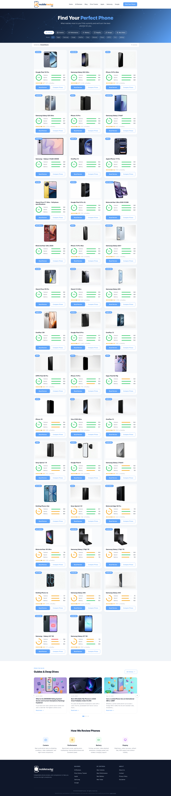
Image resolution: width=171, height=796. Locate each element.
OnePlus (81, 37)
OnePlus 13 (110, 332)
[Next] (137, 695)
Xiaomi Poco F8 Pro (42, 289)
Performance (74, 32)
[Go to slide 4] (88, 716)
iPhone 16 (39, 419)
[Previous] (34, 695)
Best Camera (100, 770)
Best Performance (102, 773)
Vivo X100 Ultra (76, 419)
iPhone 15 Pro (75, 376)
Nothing (122, 37)
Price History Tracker (80, 773)
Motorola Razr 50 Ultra (43, 549)
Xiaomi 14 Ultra (76, 289)
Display (98, 32)
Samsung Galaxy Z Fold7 (114, 115)
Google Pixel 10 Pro (42, 72)
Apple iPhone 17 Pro (113, 159)
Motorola (95, 37)
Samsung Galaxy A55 (78, 593)
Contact (121, 773)
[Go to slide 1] (83, 716)
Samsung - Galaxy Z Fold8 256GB (47, 159)
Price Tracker (94, 4)
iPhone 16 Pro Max (112, 72)
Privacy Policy (123, 776)
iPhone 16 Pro (75, 115)
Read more (39, 710)
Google (117, 4)
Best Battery (100, 776)
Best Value (122, 32)
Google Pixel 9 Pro (77, 332)
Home (71, 4)
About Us (122, 770)
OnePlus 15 (75, 159)
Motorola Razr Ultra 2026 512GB (117, 202)
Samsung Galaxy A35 (113, 593)
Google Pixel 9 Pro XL (78, 202)
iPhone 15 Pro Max (77, 246)
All (53, 37)
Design (110, 32)
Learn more (113, 793)
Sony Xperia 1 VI (41, 463)
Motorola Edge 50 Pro (113, 506)
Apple (102, 4)
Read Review (43, 87)
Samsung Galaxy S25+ (113, 246)
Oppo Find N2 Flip (112, 376)
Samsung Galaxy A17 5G (79, 636)
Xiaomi (102, 37)
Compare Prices (58, 87)
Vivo (115, 37)
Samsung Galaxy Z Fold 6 (114, 463)
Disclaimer (122, 779)
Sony (87, 37)
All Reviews (78, 4)
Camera (61, 32)
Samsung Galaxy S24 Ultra (80, 72)
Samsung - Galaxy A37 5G (45, 636)
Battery (87, 32)
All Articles (130, 672)
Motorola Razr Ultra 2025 (44, 246)
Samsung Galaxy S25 (113, 289)
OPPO (109, 37)
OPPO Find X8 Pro (42, 376)
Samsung (109, 4)
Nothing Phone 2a (42, 593)
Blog (86, 4)
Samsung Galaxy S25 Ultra (45, 115)
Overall (50, 32)
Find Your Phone (130, 4)
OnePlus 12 (110, 419)
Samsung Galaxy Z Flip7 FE (80, 549)
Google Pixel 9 (76, 463)
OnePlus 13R (40, 332)
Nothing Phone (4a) (42, 506)
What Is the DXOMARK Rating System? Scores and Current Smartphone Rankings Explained (50, 701)
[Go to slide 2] (85, 716)
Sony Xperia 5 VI (76, 506)
